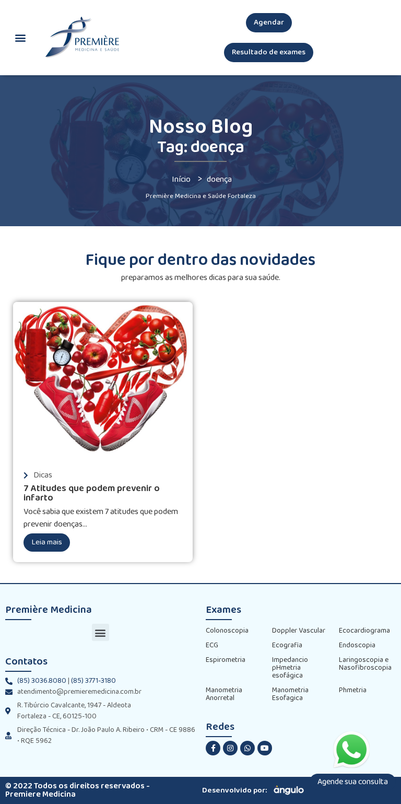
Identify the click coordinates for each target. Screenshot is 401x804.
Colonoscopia (227, 631)
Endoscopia (357, 645)
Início (181, 179)
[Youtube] (264, 748)
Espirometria (225, 660)
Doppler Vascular (298, 631)
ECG (212, 645)
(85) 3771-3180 (93, 681)
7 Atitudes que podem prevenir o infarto (91, 493)
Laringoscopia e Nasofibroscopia (365, 664)
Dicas (42, 475)
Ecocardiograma (364, 631)
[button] (269, 22)
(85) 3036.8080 (41, 681)
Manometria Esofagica (290, 694)
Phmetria (353, 690)
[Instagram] (230, 748)
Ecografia (287, 645)
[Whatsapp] (247, 748)
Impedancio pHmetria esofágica (290, 668)
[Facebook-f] (213, 748)
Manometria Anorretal (224, 694)
